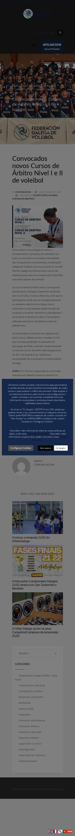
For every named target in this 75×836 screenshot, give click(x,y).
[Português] (65, 831)
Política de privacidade (38, 433)
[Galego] (60, 831)
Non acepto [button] (45, 448)
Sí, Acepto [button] (61, 448)
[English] (51, 831)
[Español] (70, 831)
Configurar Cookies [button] (20, 448)
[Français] (55, 831)
